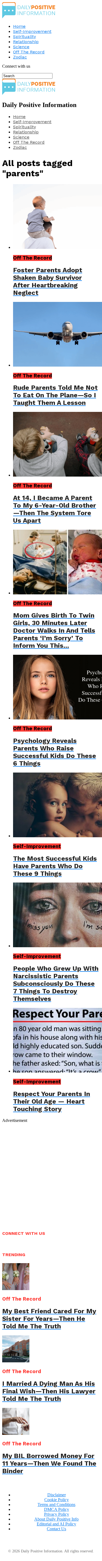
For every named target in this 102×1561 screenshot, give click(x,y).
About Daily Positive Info (56, 1519)
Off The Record (29, 51)
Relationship (26, 41)
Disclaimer (56, 1495)
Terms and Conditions (56, 1504)
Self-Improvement (32, 31)
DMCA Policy (56, 1509)
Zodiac (20, 57)
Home (19, 26)
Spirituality (24, 36)
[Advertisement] (51, 1173)
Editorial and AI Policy (56, 1524)
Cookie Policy (56, 1499)
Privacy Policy (56, 1514)
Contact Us (56, 1528)
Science (21, 46)
